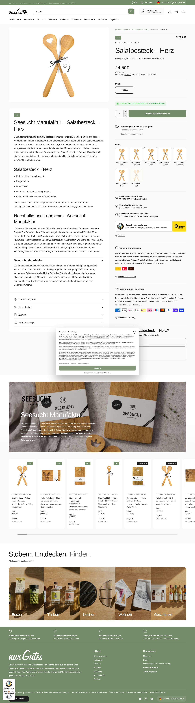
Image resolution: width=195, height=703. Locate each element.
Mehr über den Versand (127, 277)
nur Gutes (18, 692)
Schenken (88, 19)
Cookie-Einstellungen (158, 692)
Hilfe (136, 2)
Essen (40, 19)
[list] (97, 635)
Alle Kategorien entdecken (20, 561)
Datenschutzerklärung (99, 692)
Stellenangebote (150, 671)
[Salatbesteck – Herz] (150, 154)
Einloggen (148, 2)
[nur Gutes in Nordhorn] (176, 11)
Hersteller (28, 19)
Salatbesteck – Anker (21, 498)
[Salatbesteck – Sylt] (136, 175)
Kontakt (38, 692)
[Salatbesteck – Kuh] (121, 175)
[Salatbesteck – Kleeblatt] (179, 154)
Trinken (51, 19)
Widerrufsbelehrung (116, 692)
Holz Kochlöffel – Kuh (107, 498)
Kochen (63, 19)
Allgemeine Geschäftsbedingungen (57, 692)
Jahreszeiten (132, 29)
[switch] (9, 696)
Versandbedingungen (80, 692)
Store (145, 660)
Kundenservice (100, 656)
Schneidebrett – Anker (136, 498)
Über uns (121, 236)
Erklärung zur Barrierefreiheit (137, 692)
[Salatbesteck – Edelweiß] (136, 154)
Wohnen (75, 19)
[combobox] (84, 11)
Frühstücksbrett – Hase (50, 498)
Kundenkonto (99, 675)
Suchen (97, 679)
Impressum (29, 692)
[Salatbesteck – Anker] (121, 154)
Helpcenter (98, 660)
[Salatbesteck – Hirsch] (165, 154)
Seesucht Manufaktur (127, 43)
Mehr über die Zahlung (126, 318)
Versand (127, 74)
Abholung (98, 671)
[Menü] (13, 680)
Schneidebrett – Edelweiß (75, 499)
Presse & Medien (150, 667)
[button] (183, 11)
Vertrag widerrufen (18, 698)
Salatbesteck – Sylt (164, 498)
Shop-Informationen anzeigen (132, 134)
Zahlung (97, 664)
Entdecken (14, 19)
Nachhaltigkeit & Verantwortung (156, 664)
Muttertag (143, 29)
